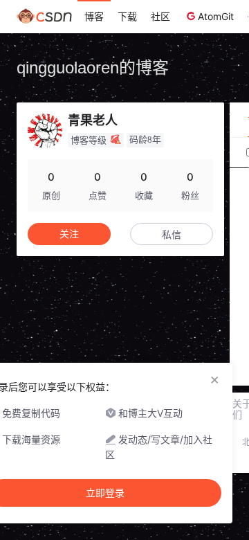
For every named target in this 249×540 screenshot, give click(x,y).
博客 (94, 16)
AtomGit (216, 16)
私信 (171, 234)
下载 (127, 16)
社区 (160, 16)
